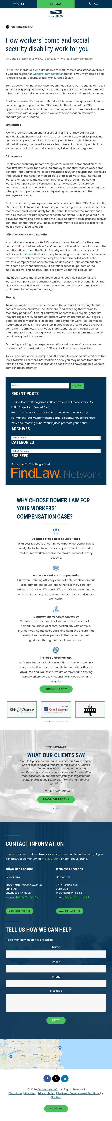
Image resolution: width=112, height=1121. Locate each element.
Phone (56, 976)
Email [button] (58, 4)
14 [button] (67, 721)
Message (56, 991)
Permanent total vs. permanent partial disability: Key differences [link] (53, 418)
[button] (18, 3)
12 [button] (63, 721)
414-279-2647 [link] (51, 859)
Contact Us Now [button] (56, 689)
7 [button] (54, 721)
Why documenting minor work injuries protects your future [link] (49, 423)
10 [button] (60, 721)
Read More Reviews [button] (56, 799)
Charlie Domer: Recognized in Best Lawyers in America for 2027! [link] (52, 402)
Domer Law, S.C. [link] (32, 59)
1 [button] (44, 721)
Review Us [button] (56, 1108)
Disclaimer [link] (15, 1093)
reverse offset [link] (31, 254)
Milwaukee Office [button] (19, 911)
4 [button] (49, 721)
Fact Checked (20, 27)
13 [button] (65, 721)
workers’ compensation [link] (48, 74)
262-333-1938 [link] (77, 897)
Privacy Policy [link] (46, 1093)
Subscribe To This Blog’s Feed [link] (30, 464)
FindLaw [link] (56, 1097)
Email (56, 962)
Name (56, 947)
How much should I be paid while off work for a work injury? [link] (50, 412)
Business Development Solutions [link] (78, 1093)
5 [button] (51, 721)
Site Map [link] (30, 1093)
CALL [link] (93, 3)
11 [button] (61, 721)
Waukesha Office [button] (69, 911)
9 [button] (58, 721)
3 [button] (47, 721)
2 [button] (46, 721)
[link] (56, 19)
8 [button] (56, 721)
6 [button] (53, 721)
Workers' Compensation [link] (77, 59)
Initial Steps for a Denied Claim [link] (31, 407)
